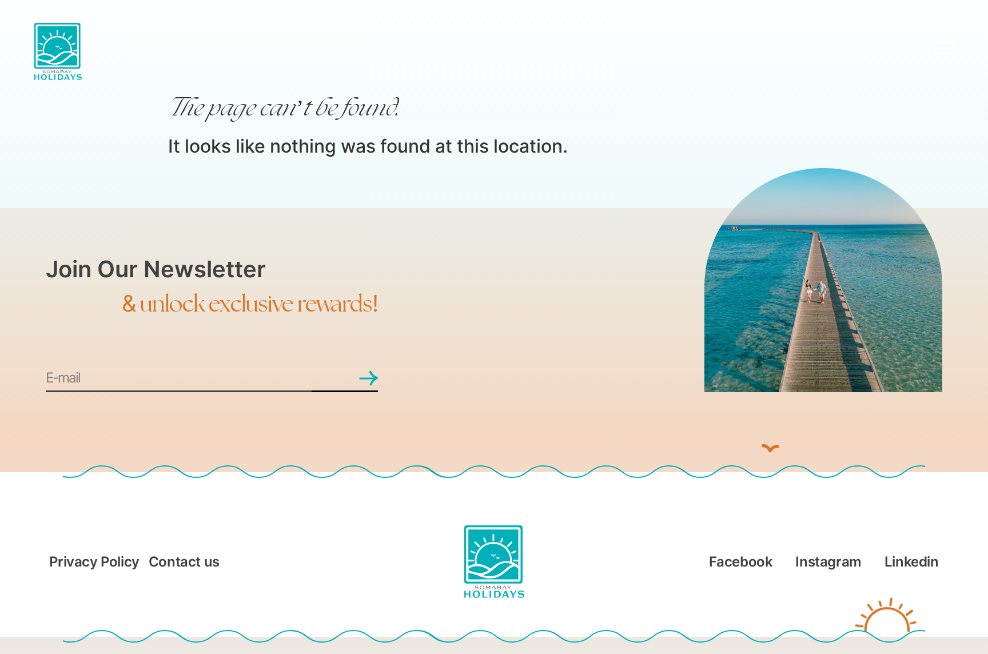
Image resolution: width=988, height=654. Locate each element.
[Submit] (345, 378)
